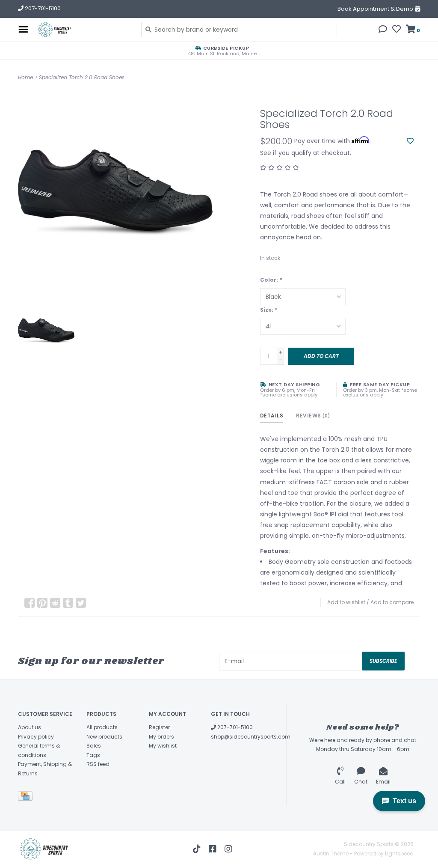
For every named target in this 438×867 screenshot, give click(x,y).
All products (102, 727)
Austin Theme (331, 853)
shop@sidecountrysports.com (250, 736)
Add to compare (392, 602)
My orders (161, 736)
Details (272, 415)
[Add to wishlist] (410, 141)
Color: (271, 279)
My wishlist (163, 745)
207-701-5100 (234, 727)
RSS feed (98, 764)
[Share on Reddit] (55, 603)
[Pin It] (42, 603)
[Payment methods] (27, 797)
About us (29, 727)
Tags (93, 755)
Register (159, 727)
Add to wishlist (346, 602)
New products (104, 736)
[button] (383, 30)
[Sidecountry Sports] (82, 29)
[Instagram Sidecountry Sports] (228, 849)
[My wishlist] (396, 30)
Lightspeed (399, 853)
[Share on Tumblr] (68, 603)
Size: (268, 309)
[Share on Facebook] (29, 603)
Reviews (313, 415)
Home (25, 77)
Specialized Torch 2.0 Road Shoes (81, 77)
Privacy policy (36, 736)
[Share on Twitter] (81, 603)
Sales (93, 745)
